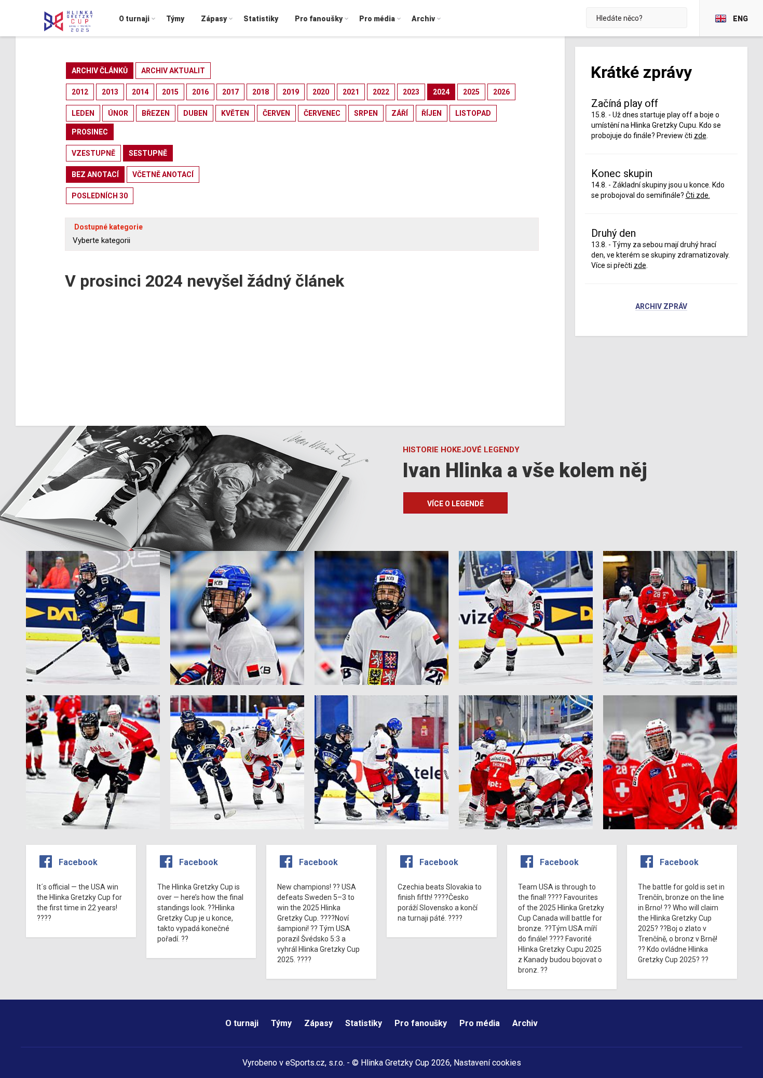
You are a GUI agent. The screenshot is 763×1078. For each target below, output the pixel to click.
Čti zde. (698, 195)
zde (640, 265)
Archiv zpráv (661, 307)
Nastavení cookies (487, 1063)
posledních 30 (100, 196)
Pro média (479, 1023)
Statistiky (363, 1023)
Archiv (525, 1023)
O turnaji (241, 1023)
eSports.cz (305, 1063)
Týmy (281, 1023)
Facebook (78, 862)
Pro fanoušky (420, 1023)
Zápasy (318, 1023)
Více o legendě (455, 504)
